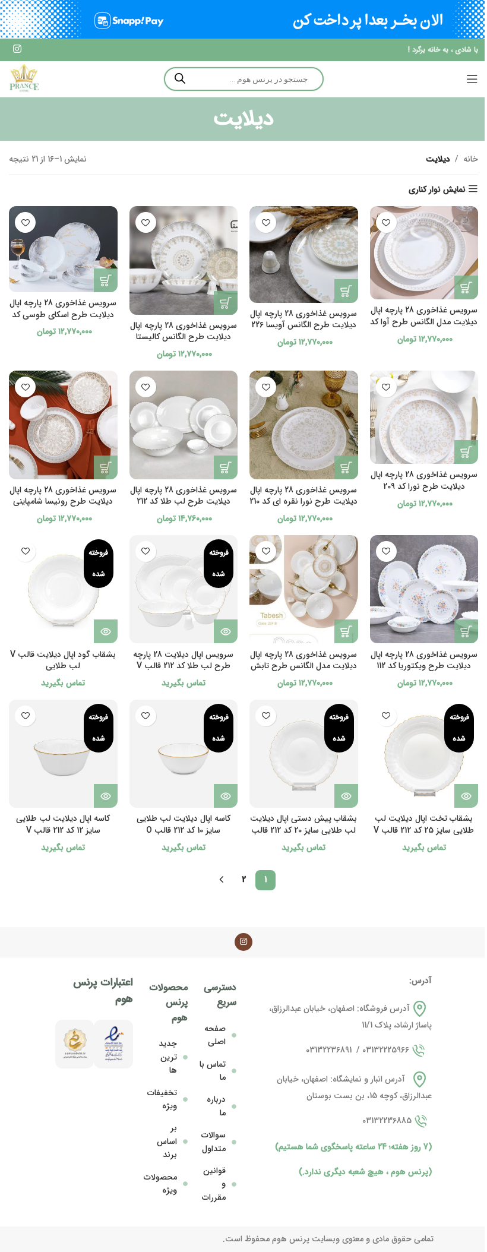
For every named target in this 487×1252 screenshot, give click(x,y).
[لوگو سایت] (24, 78)
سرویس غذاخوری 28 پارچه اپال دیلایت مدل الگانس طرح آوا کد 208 (423, 321)
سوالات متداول (213, 1141)
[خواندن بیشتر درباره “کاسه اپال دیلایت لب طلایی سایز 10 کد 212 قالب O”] (226, 796)
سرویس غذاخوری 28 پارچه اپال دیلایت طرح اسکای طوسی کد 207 (63, 314)
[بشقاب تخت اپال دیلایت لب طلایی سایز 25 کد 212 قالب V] (424, 754)
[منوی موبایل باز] (472, 79)
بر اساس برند (167, 1141)
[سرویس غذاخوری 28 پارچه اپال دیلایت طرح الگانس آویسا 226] (303, 254)
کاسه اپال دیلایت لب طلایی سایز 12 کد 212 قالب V (63, 824)
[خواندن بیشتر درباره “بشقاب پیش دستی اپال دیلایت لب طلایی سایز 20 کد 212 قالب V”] (346, 796)
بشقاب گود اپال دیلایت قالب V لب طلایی (63, 660)
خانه (470, 159)
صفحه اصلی (215, 1035)
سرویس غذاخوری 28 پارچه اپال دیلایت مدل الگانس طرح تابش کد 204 (303, 666)
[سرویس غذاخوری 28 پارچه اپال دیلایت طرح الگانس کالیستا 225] (183, 260)
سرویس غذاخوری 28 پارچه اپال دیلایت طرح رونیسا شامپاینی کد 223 (63, 501)
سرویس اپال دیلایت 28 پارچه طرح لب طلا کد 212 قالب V (183, 660)
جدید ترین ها (168, 1057)
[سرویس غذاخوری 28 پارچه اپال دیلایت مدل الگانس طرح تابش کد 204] (303, 589)
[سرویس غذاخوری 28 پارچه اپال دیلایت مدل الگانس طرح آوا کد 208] (424, 252)
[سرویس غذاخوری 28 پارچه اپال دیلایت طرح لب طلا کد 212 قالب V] (183, 425)
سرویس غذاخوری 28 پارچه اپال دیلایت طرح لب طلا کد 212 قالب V (183, 501)
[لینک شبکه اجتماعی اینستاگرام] (17, 49)
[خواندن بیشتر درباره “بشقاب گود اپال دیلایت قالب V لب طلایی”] (106, 631)
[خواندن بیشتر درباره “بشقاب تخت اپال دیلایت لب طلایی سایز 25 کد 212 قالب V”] (466, 796)
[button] (466, 287)
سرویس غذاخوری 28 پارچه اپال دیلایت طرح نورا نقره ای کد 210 (303, 495)
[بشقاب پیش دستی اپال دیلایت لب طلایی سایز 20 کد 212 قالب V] (303, 754)
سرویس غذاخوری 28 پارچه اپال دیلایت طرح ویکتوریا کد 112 (424, 660)
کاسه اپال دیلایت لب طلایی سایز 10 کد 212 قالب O (183, 824)
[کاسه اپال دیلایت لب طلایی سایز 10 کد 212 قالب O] (183, 754)
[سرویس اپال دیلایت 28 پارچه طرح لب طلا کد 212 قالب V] (183, 589)
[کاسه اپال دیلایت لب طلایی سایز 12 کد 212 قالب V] (63, 754)
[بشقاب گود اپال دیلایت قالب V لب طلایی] (63, 589)
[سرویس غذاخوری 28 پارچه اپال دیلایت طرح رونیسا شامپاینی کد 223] (63, 425)
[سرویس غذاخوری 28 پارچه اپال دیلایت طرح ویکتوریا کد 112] (424, 589)
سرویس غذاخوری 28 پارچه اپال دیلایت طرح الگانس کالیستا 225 (183, 337)
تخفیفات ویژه (162, 1099)
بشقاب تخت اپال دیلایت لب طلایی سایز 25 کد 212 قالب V (424, 824)
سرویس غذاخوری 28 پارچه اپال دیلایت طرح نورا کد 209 (424, 480)
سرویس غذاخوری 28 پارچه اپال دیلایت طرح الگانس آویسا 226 (303, 319)
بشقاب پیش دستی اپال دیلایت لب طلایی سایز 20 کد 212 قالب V (303, 830)
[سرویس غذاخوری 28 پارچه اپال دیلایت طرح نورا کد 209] (424, 417)
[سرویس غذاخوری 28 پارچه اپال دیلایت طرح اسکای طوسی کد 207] (63, 249)
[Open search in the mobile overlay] (244, 79)
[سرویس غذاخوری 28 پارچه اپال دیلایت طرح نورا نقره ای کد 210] (303, 425)
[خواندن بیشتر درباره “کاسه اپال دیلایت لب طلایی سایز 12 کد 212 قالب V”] (106, 796)
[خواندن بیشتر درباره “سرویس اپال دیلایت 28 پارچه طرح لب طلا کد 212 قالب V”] (226, 631)
